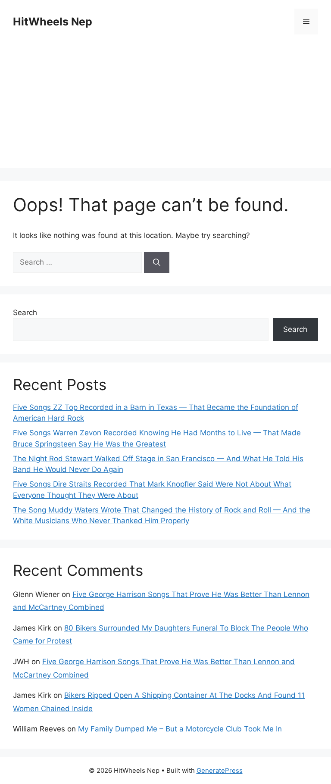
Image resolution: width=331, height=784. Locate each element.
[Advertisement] (165, 107)
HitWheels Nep (52, 21)
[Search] (156, 262)
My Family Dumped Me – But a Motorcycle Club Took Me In (180, 729)
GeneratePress (220, 770)
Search (25, 312)
